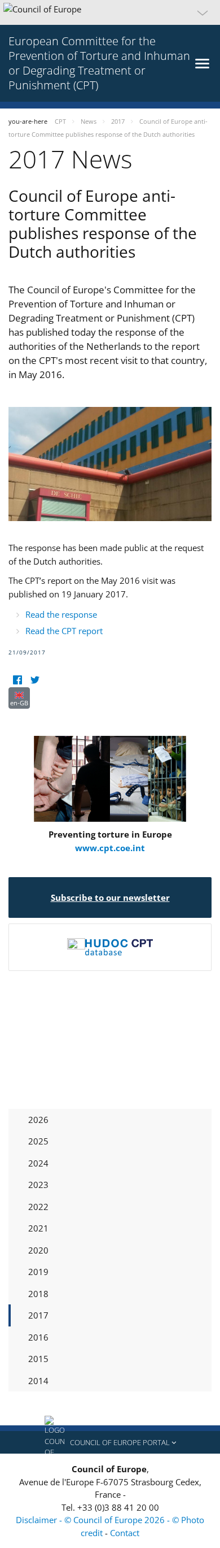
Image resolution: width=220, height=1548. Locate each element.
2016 (38, 1337)
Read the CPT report (64, 630)
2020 (38, 1250)
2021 (38, 1228)
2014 (38, 1380)
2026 (38, 1119)
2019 (38, 1271)
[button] (110, 12)
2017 (38, 1315)
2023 (38, 1184)
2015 (38, 1358)
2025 (38, 1141)
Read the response (61, 614)
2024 (38, 1163)
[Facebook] (17, 680)
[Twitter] (34, 680)
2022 (38, 1206)
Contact (124, 1532)
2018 (38, 1293)
